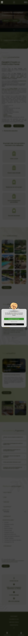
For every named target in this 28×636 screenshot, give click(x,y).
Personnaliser (14, 324)
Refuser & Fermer (14, 321)
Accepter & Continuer (14, 319)
